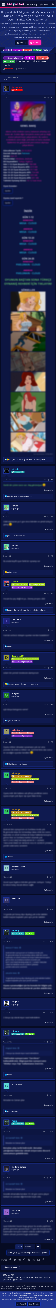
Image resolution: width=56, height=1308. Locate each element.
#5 (52, 594)
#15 (51, 1012)
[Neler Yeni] (53, 4)
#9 (52, 742)
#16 (51, 1042)
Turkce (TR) (9, 1275)
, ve (20, 496)
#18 (51, 1131)
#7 (52, 668)
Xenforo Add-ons (25, 1288)
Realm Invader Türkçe (25, 49)
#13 (51, 909)
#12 (51, 877)
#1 (52, 98)
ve (15, 536)
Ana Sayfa (19, 1280)
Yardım (8, 1280)
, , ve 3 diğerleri (23, 684)
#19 (51, 1178)
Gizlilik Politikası (43, 1277)
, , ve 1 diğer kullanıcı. (26, 610)
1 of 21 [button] (19, 1246)
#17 (51, 1095)
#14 (51, 941)
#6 (52, 630)
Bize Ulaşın (9, 1277)
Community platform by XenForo (22, 1286)
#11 (51, 824)
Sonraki (28, 1246)
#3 (52, 517)
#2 (52, 480)
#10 (51, 788)
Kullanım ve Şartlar (26, 1277)
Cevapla (49, 490)
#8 (52, 704)
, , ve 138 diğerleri (27, 459)
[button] (3, 4)
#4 (52, 556)
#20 (51, 1221)
